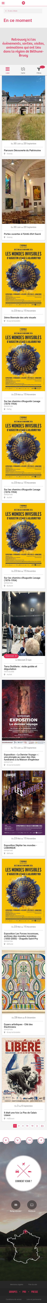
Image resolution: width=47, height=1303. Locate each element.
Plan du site (32, 1284)
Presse (34, 1291)
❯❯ (42, 1126)
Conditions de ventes (13, 1299)
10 (32, 1126)
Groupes (13, 1291)
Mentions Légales (16, 1284)
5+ (27, 1126)
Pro (24, 1291)
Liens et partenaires (34, 1299)
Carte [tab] (23, 73)
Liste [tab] (7, 73)
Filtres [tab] (39, 73)
